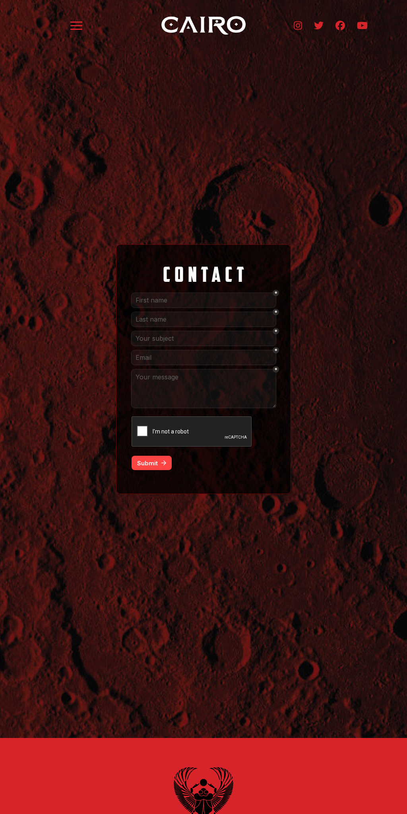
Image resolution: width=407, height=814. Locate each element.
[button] (76, 25)
